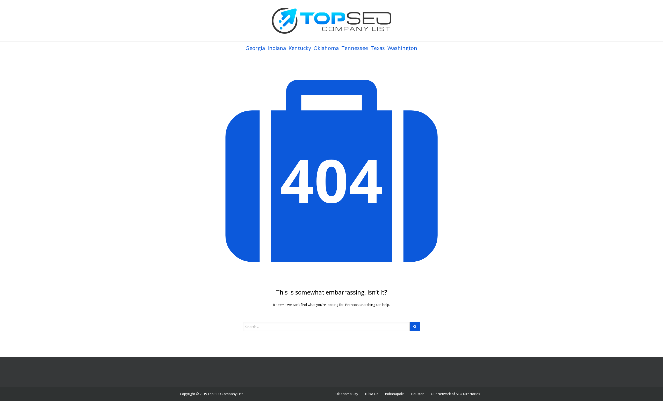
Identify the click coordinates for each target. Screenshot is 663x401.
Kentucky (300, 48)
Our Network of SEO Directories (455, 393)
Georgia (255, 48)
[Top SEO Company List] (331, 21)
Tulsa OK (372, 393)
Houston (417, 393)
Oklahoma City (346, 393)
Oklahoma (326, 48)
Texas (378, 48)
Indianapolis (395, 393)
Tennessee (354, 48)
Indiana (277, 48)
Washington (402, 48)
